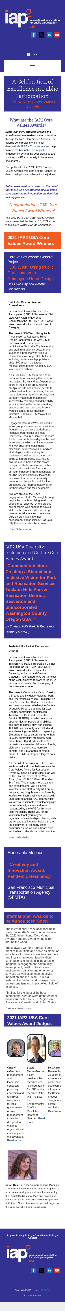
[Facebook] (33, 35)
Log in (35, 53)
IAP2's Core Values (33, 146)
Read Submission (20, 529)
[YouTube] (57, 35)
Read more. (14, 1140)
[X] (41, 35)
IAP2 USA (45, 1290)
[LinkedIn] (49, 35)
